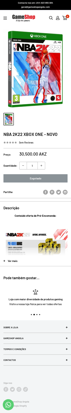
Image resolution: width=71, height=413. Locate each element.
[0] (65, 18)
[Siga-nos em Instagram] (19, 389)
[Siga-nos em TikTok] (25, 389)
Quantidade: (10, 165)
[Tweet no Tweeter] (58, 192)
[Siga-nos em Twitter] (12, 389)
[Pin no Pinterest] (52, 192)
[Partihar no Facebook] (45, 192)
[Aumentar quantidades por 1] (41, 165)
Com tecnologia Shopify (15, 405)
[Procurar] (51, 18)
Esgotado (35, 178)
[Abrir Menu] (5, 18)
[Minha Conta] (57, 18)
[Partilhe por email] (65, 192)
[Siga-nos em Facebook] (5, 389)
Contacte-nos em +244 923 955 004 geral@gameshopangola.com (35, 4)
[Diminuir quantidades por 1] (23, 165)
